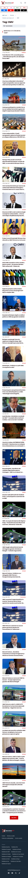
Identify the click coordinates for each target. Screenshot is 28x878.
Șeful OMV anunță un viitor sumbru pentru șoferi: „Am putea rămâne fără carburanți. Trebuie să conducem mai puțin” (13, 265)
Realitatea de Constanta (18, 856)
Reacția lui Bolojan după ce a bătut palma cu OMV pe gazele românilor (13, 316)
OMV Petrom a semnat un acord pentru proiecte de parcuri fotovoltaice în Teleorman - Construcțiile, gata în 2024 (12, 628)
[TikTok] (24, 10)
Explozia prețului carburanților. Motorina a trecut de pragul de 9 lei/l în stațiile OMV (12, 290)
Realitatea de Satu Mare (16, 861)
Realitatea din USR (6, 851)
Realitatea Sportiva (6, 847)
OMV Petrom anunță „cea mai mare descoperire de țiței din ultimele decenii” (13, 784)
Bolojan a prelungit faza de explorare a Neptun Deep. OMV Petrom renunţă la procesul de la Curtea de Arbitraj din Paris (12, 342)
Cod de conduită (18, 838)
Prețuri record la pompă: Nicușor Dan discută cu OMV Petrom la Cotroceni (14, 239)
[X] (17, 10)
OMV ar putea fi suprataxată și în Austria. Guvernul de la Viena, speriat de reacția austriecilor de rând (13, 602)
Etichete (12, 15)
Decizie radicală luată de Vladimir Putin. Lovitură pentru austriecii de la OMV (13, 496)
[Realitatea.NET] (7, 3)
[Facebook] (4, 10)
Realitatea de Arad (6, 859)
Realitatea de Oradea (6, 854)
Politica (24, 52)
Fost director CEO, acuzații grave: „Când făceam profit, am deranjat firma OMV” (13, 56)
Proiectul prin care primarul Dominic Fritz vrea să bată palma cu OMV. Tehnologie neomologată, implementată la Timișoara (13, 392)
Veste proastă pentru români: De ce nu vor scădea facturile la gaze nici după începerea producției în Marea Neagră (13, 110)
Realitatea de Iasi (5, 861)
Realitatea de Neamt (17, 849)
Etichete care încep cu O (8, 18)
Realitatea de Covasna (16, 851)
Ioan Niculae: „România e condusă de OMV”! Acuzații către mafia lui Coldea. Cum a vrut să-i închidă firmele (13, 418)
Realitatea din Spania (6, 863)
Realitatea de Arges (15, 859)
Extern (24, 492)
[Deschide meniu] (25, 3)
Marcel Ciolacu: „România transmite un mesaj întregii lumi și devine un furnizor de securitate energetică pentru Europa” (13, 654)
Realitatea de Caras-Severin (18, 854)
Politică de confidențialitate (7, 838)
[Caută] (21, 3)
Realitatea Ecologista (6, 849)
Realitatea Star (15, 847)
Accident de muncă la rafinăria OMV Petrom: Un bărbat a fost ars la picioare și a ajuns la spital (13, 732)
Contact (3, 835)
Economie (23, 597)
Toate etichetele (8, 26)
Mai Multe (14, 817)
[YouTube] (11, 10)
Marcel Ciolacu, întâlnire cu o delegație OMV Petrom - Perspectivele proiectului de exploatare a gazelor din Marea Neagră (12, 576)
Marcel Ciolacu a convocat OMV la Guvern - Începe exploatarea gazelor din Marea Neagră (13, 679)
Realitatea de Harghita (6, 856)
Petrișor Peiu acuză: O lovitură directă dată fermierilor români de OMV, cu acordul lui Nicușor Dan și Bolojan (13, 162)
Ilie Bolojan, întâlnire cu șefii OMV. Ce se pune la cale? (13, 366)
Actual (24, 78)
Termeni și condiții (11, 835)
